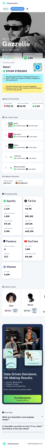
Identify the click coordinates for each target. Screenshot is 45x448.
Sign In (5, 9)
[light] (27, 9)
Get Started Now (17, 9)
